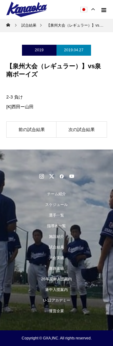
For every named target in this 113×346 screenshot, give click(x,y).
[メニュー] (103, 9)
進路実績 (56, 268)
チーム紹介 (56, 194)
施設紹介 (56, 236)
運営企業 (56, 311)
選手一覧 (56, 215)
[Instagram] (41, 176)
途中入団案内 (56, 289)
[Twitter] (51, 176)
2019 (39, 50)
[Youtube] (71, 176)
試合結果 (56, 247)
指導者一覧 (56, 226)
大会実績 (56, 258)
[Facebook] (61, 176)
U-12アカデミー (56, 300)
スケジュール (56, 204)
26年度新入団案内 (56, 279)
